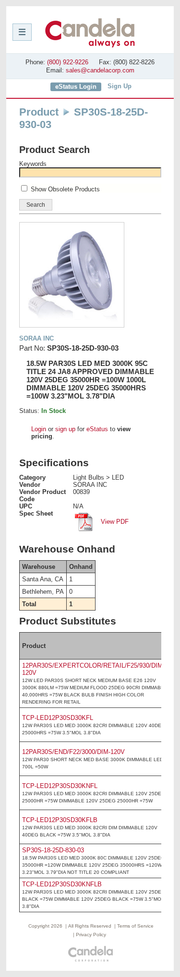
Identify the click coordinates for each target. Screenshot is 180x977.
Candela (90, 32)
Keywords (33, 163)
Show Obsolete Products (65, 189)
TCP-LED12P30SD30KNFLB (62, 884)
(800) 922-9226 (67, 62)
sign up (65, 429)
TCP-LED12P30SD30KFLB (59, 820)
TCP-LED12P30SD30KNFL (59, 785)
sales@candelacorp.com (100, 70)
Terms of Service (135, 926)
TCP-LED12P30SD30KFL (57, 717)
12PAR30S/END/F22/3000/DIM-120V (73, 751)
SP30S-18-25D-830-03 (53, 850)
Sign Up (120, 86)
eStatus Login (75, 86)
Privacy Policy (91, 934)
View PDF (114, 521)
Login (38, 429)
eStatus (97, 429)
